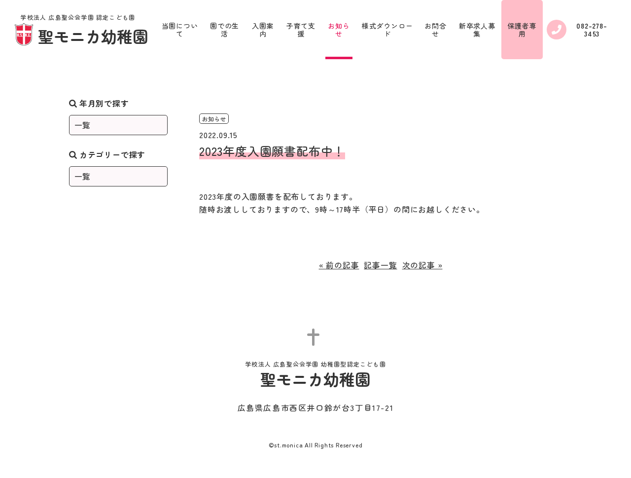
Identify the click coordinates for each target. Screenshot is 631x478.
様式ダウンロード (387, 29)
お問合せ (435, 29)
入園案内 (263, 29)
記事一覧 (380, 265)
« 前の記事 (339, 265)
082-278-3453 (591, 29)
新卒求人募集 (477, 29)
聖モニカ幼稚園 (84, 30)
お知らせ (339, 29)
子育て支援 (301, 29)
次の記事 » (422, 265)
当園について (180, 29)
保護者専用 (521, 29)
